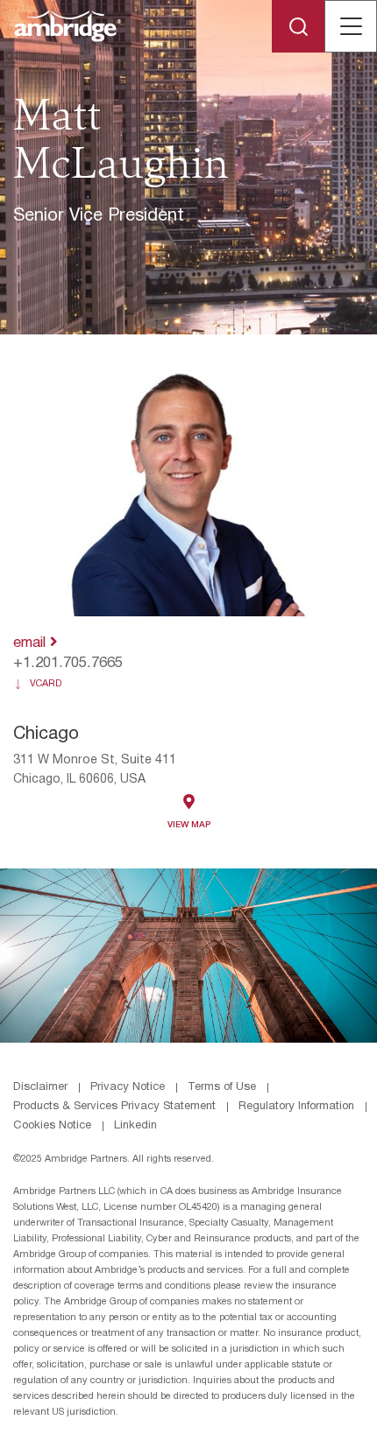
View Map (188, 825)
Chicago (46, 734)
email (31, 643)
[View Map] (188, 801)
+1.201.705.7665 (68, 663)
